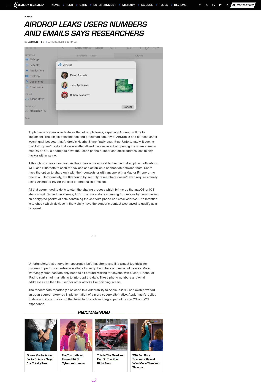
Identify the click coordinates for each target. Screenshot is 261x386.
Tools (163, 5)
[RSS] (227, 5)
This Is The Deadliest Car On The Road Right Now (111, 359)
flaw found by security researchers (92, 177)
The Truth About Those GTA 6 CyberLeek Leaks (73, 359)
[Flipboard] (220, 5)
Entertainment (104, 5)
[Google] (213, 5)
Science (147, 5)
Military (128, 5)
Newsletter (245, 5)
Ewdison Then (36, 42)
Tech (69, 5)
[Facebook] (200, 5)
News (55, 5)
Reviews (180, 5)
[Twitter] (206, 5)
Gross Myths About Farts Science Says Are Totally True (40, 359)
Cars (83, 5)
